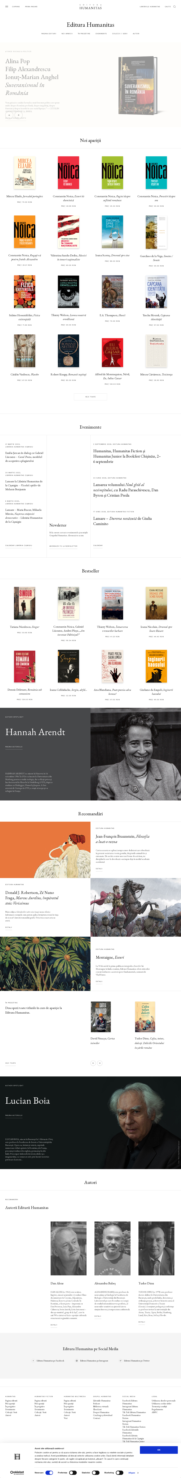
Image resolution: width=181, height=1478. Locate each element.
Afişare (131, 1473)
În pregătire (84, 34)
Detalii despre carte (15, 100)
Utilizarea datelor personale (164, 1400)
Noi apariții (67, 34)
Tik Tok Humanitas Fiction (133, 1426)
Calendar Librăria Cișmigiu (18, 545)
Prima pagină (31, 6)
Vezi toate (90, 397)
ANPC (155, 1412)
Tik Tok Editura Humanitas (134, 1412)
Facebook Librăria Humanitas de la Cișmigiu (133, 1437)
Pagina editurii (48, 34)
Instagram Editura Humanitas (130, 1408)
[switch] (73, 1473)
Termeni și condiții (159, 1406)
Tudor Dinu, (149, 1043)
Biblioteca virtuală (100, 1406)
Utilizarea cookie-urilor (161, 1403)
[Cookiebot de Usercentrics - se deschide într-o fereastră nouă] (17, 1473)
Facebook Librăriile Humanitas (130, 1431)
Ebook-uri (97, 1409)
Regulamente (157, 1409)
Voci (66, 1418)
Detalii (99, 869)
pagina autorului (14, 747)
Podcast (96, 1403)
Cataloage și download (102, 1415)
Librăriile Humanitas (150, 6)
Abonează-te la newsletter (63, 546)
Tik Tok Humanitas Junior (133, 1441)
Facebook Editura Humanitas (129, 1402)
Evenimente (101, 34)
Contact (96, 1418)
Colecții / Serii (120, 34)
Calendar (98, 545)
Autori (136, 34)
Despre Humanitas (101, 1412)
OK (158, 1450)
